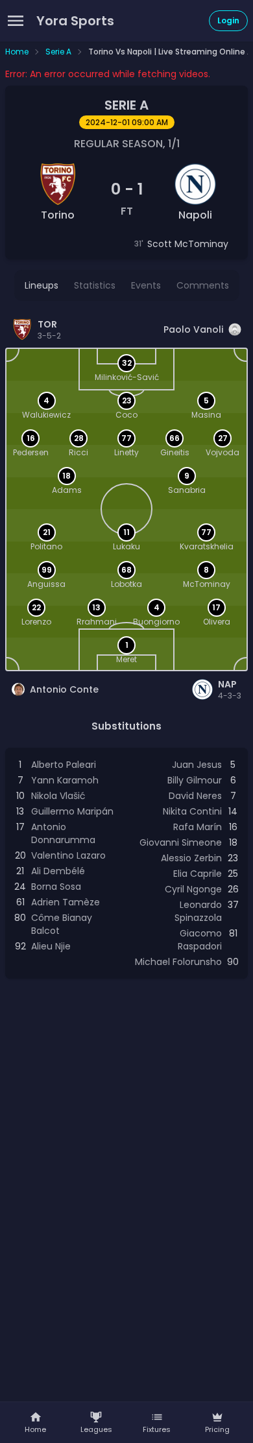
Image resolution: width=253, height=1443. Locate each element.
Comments (202, 285)
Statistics (94, 285)
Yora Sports (75, 21)
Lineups (41, 285)
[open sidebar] (15, 20)
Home (17, 52)
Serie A (58, 52)
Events (146, 285)
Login (228, 20)
